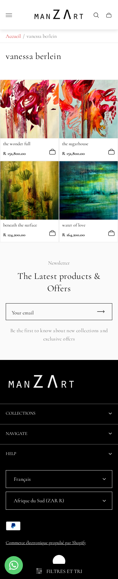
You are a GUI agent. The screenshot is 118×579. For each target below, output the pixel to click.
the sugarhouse (75, 143)
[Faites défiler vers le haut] (59, 561)
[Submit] (103, 312)
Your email (23, 313)
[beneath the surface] (29, 190)
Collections (21, 413)
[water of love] (88, 190)
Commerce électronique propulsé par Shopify (46, 542)
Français (22, 479)
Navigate (16, 433)
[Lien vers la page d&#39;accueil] (41, 383)
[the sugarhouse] (88, 109)
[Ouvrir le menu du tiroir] (9, 15)
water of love (73, 225)
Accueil (13, 36)
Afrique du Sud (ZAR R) (39, 500)
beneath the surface (20, 225)
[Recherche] (96, 15)
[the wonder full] (29, 109)
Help (11, 453)
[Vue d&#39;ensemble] (52, 151)
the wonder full (16, 143)
